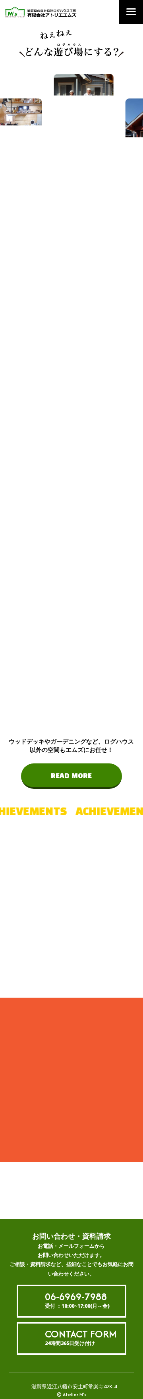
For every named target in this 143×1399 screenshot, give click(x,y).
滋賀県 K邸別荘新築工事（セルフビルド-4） (55, 1119)
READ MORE (71, 776)
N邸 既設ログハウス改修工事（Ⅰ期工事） (55, 1078)
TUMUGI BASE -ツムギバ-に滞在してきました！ (57, 1099)
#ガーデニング (67, 973)
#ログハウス (64, 903)
